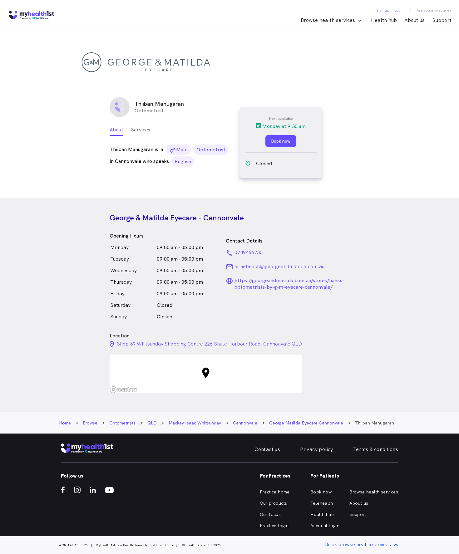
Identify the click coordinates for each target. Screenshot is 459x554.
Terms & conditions (375, 449)
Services (140, 129)
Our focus (270, 514)
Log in (400, 10)
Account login (324, 525)
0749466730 (248, 252)
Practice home (275, 492)
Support (442, 20)
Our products (273, 503)
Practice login (274, 525)
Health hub (384, 20)
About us (414, 20)
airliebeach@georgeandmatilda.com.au (279, 266)
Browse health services (373, 492)
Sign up (383, 10)
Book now (321, 492)
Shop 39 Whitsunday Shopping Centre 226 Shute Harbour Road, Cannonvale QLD (209, 344)
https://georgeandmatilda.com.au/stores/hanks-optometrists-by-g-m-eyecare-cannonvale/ (289, 283)
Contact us (267, 449)
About (116, 129)
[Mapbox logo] (123, 389)
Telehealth (321, 503)
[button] (206, 374)
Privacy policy (316, 449)
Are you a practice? (434, 10)
